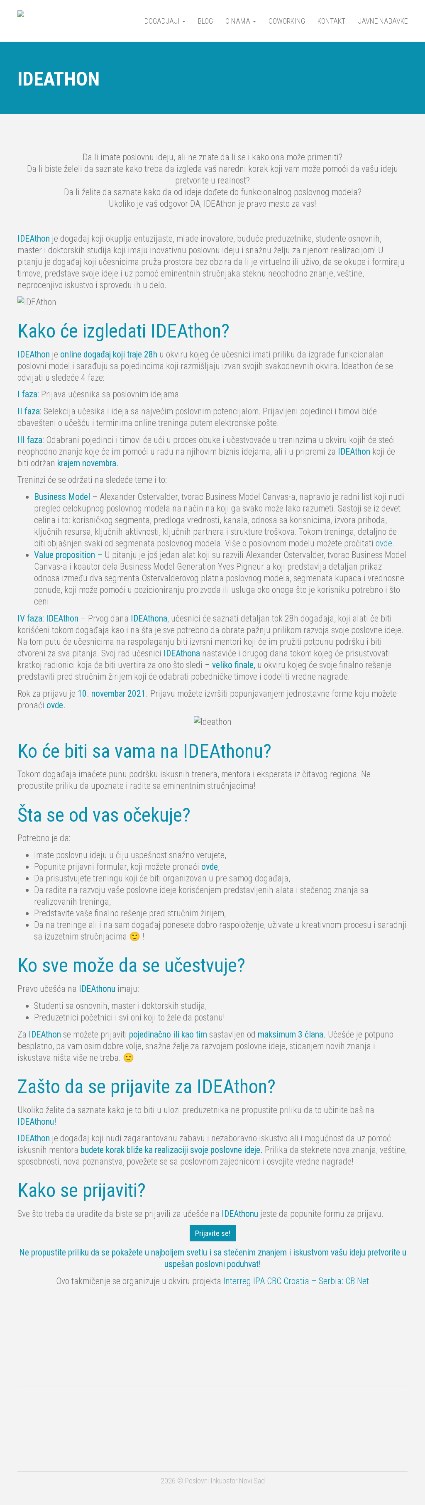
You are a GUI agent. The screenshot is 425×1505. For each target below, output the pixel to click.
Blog (205, 21)
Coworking (287, 21)
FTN (110, 1448)
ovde (209, 866)
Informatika (55, 1449)
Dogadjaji (162, 21)
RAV (337, 1410)
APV (215, 1411)
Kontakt (331, 21)
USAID (60, 1414)
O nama (238, 21)
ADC (145, 1414)
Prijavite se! (212, 1233)
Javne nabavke (383, 21)
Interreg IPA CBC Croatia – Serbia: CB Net (296, 1281)
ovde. (385, 543)
